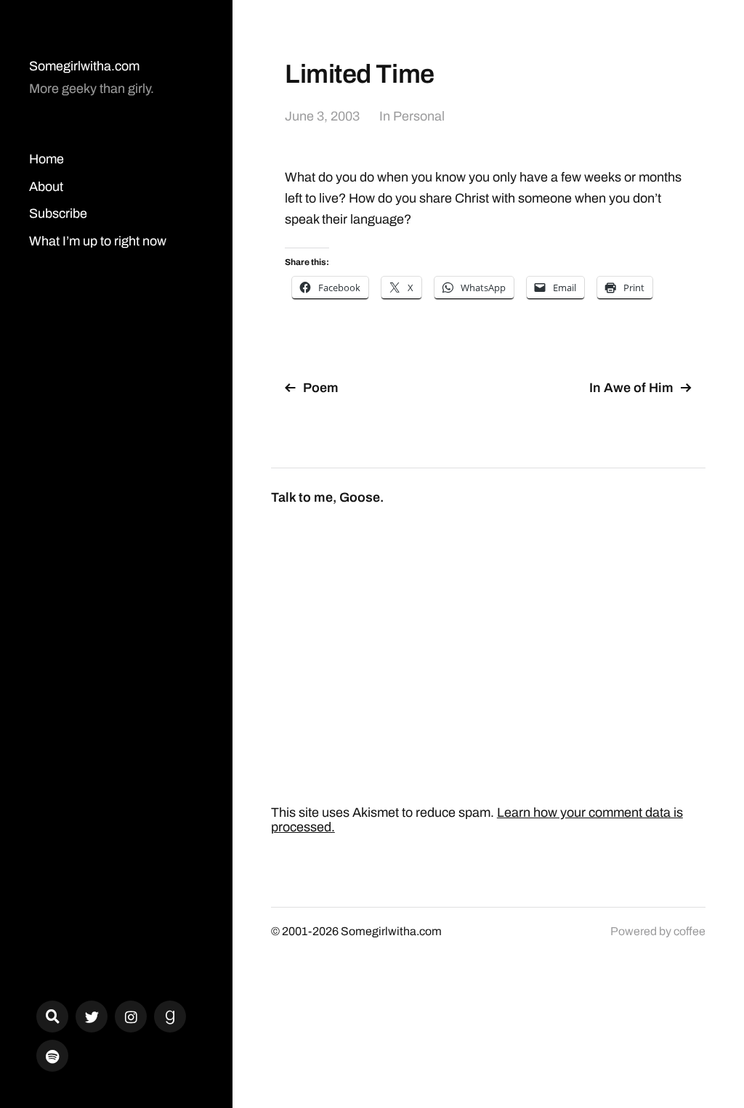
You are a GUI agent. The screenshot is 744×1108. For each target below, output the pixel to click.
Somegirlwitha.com (84, 66)
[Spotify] (52, 1056)
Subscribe (58, 213)
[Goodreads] (170, 1016)
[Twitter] (92, 1016)
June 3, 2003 (322, 116)
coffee (689, 931)
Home (46, 159)
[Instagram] (131, 1016)
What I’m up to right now (97, 241)
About (46, 186)
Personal (419, 116)
